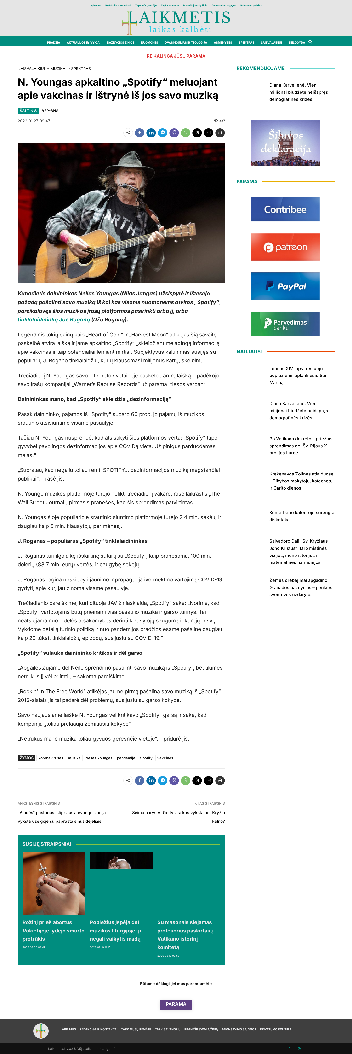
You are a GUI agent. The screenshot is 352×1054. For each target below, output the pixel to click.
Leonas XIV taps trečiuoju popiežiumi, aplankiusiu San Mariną (298, 375)
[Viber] (174, 132)
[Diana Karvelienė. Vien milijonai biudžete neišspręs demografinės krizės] (251, 91)
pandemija (126, 758)
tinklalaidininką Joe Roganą (54, 319)
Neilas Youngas (98, 758)
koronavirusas (50, 758)
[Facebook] (139, 132)
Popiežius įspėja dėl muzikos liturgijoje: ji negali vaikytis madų (115, 930)
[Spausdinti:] (220, 132)
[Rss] (299, 1048)
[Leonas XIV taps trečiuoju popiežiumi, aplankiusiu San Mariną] (251, 374)
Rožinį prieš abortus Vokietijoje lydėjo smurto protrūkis (54, 930)
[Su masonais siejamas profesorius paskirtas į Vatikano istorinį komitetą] (188, 883)
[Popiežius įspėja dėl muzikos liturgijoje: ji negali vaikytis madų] (121, 883)
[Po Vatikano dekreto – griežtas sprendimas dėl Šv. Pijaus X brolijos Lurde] (251, 445)
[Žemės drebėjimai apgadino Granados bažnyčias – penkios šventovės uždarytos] (251, 586)
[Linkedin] (151, 132)
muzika (74, 758)
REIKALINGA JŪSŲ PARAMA (176, 55)
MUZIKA (58, 68)
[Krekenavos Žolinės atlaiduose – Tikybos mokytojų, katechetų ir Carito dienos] (251, 480)
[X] (197, 132)
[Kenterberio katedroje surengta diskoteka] (251, 515)
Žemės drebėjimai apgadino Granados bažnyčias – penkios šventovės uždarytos (300, 587)
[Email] (208, 132)
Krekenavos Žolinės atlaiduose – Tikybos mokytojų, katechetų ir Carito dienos (301, 481)
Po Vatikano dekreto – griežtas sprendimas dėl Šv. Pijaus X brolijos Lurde (301, 445)
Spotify (146, 758)
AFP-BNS (49, 110)
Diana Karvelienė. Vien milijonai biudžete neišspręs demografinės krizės (298, 92)
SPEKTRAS (81, 68)
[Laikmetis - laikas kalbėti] (176, 22)
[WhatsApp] (185, 132)
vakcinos (165, 758)
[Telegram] (162, 132)
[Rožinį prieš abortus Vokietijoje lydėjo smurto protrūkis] (54, 883)
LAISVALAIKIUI (31, 68)
